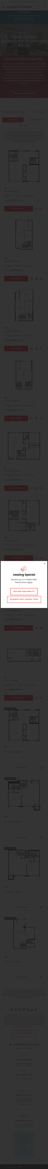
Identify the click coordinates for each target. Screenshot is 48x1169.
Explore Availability (24, 591)
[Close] (44, 563)
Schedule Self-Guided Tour (24, 599)
